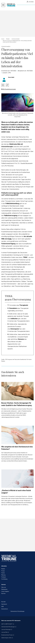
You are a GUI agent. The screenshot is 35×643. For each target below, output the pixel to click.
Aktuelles (4, 566)
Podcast (3, 577)
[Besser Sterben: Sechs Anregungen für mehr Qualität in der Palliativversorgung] (17, 391)
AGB (2, 606)
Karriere (3, 593)
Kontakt (3, 601)
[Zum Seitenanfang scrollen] (32, 640)
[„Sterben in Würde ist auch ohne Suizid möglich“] (17, 478)
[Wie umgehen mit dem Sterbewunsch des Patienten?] (17, 435)
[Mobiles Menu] (3, 5)
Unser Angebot (5, 591)
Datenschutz (4, 609)
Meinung (3, 575)
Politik (3, 573)
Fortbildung (4, 579)
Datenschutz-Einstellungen (17, 611)
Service (3, 584)
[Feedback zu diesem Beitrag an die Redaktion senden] (7, 85)
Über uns (3, 587)
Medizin (3, 568)
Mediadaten (4, 589)
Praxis (3, 570)
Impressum (4, 604)
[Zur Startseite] (11, 5)
